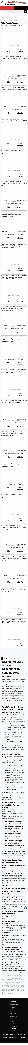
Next (15, 659)
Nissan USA (13, 1001)
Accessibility (12, 1034)
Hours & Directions (13, 1008)
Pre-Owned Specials (13, 1016)
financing (15, 700)
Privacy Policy (19, 1034)
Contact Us (5, 1034)
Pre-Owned (13, 1013)
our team (15, 695)
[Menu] (24, 3)
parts (8, 700)
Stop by (20, 899)
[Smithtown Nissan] (12, 3)
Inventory (13, 1010)
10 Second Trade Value (13, 1004)
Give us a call (21, 700)
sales (21, 698)
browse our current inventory (10, 901)
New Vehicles (13, 1011)
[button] (25, 907)
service (4, 700)
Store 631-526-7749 (14, 1024)
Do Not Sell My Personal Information (15, 1036)
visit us (6, 702)
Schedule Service (13, 1005)
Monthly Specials (13, 1018)
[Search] (25, 11)
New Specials (13, 1015)
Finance (13, 1007)
